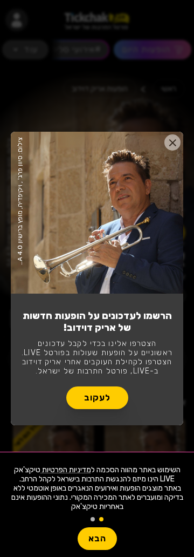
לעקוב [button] (97, 397)
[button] (172, 142)
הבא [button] (97, 538)
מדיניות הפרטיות (65, 469)
